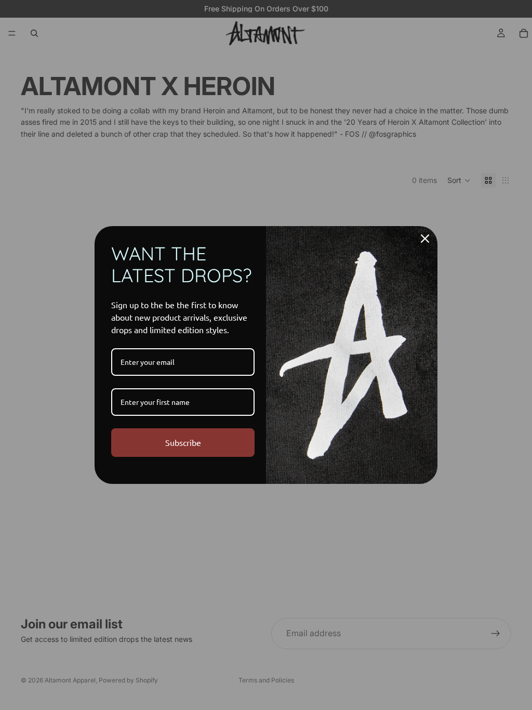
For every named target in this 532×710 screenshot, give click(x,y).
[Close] (425, 238)
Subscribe (183, 442)
